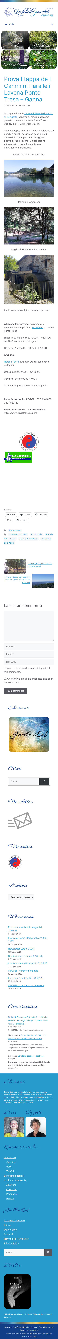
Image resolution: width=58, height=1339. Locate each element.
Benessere (15, 530)
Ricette (10, 1198)
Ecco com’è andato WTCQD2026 (25, 978)
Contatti (8, 1234)
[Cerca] (44, 781)
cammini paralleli (18, 534)
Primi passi (12, 1194)
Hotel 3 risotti (11, 361)
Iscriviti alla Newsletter (16, 1238)
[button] (51, 24)
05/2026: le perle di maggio (23, 970)
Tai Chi (10, 1171)
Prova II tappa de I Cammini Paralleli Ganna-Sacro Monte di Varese (17, 580)
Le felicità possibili (14, 1175)
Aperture (11, 1185)
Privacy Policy (11, 1243)
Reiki (8, 1166)
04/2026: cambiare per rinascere (26, 985)
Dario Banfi (34, 1330)
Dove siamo (10, 1229)
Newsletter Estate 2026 (21, 948)
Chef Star (11, 1189)
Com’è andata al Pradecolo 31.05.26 (27, 963)
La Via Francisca (28, 538)
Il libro (7, 1225)
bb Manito (37, 327)
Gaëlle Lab (10, 1157)
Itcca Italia (36, 534)
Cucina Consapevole (15, 1180)
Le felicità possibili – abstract (30, 1056)
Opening (10, 1162)
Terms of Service (26, 1336)
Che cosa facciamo (14, 1220)
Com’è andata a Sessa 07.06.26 (25, 956)
